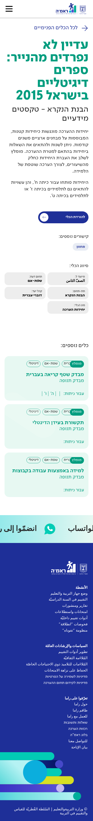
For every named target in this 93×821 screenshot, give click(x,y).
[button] (9, 9)
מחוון (81, 247)
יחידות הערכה (73, 310)
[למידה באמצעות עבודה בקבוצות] (46, 475)
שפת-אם (35, 281)
